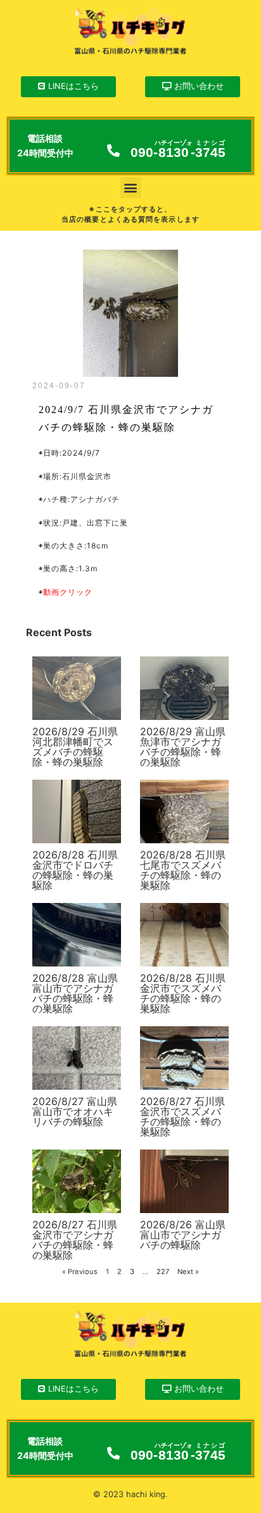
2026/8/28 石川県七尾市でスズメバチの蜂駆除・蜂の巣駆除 (183, 870)
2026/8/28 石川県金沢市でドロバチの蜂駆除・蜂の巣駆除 (75, 870)
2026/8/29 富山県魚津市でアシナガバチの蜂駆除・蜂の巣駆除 (183, 746)
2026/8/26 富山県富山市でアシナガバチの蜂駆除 (183, 1234)
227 (162, 1271)
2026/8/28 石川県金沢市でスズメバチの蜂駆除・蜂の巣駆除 (183, 993)
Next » (188, 1271)
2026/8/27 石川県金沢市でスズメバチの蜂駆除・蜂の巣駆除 (182, 1116)
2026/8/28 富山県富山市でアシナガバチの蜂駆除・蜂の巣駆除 (75, 993)
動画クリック (67, 592)
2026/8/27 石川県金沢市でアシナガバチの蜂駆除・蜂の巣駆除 (74, 1239)
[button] (130, 187)
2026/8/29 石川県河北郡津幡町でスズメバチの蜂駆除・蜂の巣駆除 (75, 746)
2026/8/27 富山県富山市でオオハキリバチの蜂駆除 (74, 1111)
